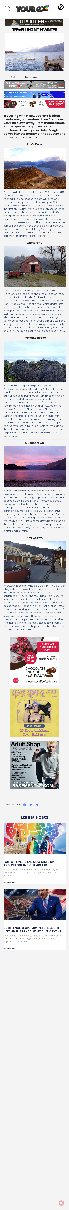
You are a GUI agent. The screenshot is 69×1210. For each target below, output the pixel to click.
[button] (7, 9)
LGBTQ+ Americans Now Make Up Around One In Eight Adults (29, 863)
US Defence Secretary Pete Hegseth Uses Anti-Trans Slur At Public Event (32, 929)
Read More (9, 882)
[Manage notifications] (61, 1203)
